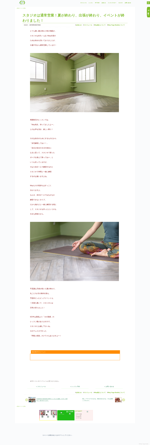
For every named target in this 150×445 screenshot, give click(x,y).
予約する (148, 13)
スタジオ (120, 2)
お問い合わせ (128, 2)
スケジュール (83, 2)
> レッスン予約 (75, 386)
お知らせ (104, 2)
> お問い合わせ (109, 386)
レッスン (91, 2)
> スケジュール (41, 386)
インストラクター (112, 2)
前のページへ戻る (21, 8)
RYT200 (97, 2)
